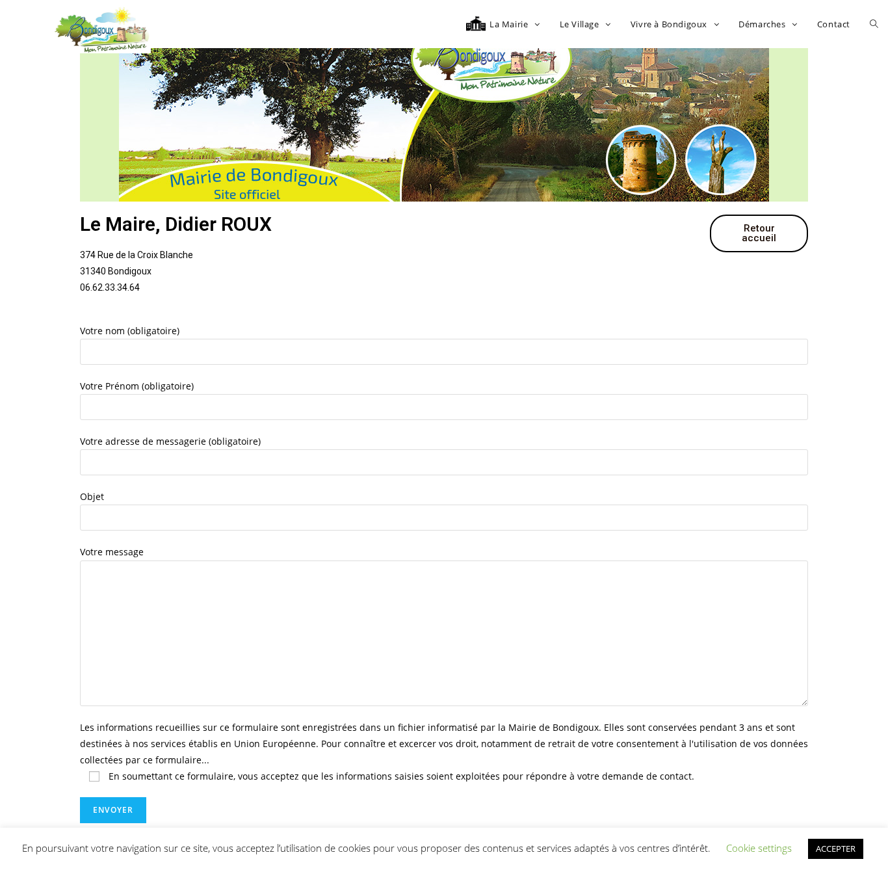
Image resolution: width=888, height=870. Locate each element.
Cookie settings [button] (759, 847)
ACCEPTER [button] (835, 848)
